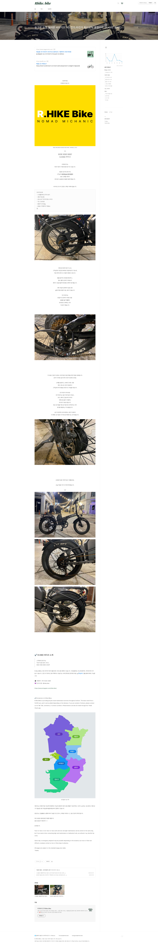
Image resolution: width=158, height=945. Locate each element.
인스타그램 (106, 47)
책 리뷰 (106, 100)
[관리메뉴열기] (155, 3)
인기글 (110, 112)
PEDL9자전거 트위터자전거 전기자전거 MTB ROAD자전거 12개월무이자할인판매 (58, 66)
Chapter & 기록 (108, 72)
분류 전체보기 (108, 67)
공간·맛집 (107, 95)
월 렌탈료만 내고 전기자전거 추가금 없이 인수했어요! (50, 54)
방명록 (49, 9)
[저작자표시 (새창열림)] (52, 861)
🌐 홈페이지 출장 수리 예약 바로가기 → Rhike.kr (45, 935)
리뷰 (105, 91)
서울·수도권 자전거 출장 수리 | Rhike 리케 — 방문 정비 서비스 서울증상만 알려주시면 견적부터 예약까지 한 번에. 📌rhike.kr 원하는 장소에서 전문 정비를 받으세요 (62, 911)
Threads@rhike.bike (64, 935)
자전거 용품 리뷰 (108, 93)
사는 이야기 (107, 88)
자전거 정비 (39, 870)
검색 (118, 3)
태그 (42, 9)
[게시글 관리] (42, 861)
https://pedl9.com (41, 61)
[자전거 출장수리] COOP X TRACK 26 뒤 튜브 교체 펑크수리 (50, 875)
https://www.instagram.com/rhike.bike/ (46, 688)
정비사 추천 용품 (108, 86)
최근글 (106, 112)
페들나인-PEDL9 (41, 64)
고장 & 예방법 (108, 83)
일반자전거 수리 (108, 79)
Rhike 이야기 (108, 70)
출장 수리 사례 (108, 81)
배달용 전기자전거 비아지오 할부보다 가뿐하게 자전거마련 (53, 52)
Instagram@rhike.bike (77, 935)
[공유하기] (40, 861)
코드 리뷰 (107, 98)
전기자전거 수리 (46, 870)
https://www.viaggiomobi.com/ (44, 49)
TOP (122, 936)
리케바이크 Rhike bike (44, 908)
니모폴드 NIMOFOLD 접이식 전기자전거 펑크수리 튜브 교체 (50, 873)
